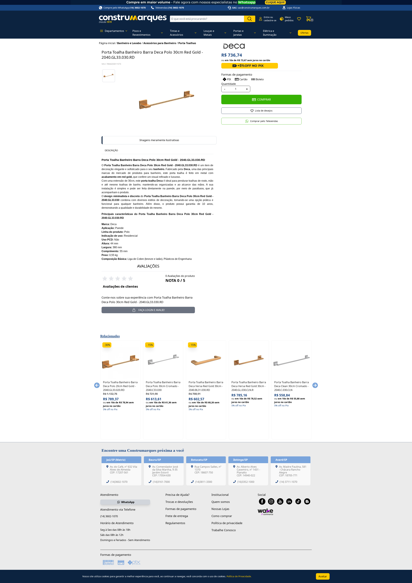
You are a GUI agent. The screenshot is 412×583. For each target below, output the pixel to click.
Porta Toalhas (187, 43)
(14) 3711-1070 (288, 481)
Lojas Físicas (293, 7)
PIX (229, 79)
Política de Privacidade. (239, 576)
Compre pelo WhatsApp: (124, 7)
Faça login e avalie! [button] (151, 310)
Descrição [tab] (111, 150)
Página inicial (107, 43)
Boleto (260, 79)
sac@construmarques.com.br (254, 7)
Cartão (243, 79)
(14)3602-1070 (119, 481)
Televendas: (169, 7)
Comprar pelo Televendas (264, 121)
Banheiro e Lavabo (129, 43)
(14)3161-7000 (161, 481)
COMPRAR (264, 99)
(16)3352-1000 (245, 481)
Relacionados (110, 336)
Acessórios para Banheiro (159, 43)
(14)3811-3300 (203, 481)
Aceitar (322, 576)
